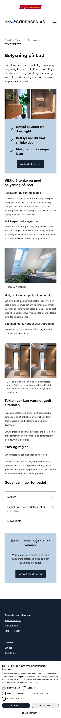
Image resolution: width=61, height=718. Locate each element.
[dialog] (30, 689)
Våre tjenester (11, 625)
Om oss (8, 647)
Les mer (36, 682)
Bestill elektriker (13, 620)
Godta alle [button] (16, 705)
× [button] (58, 664)
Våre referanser (12, 630)
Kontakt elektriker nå (30, 574)
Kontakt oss (10, 653)
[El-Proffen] (30, 7)
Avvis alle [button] (45, 705)
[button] (30, 713)
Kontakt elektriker (30, 164)
